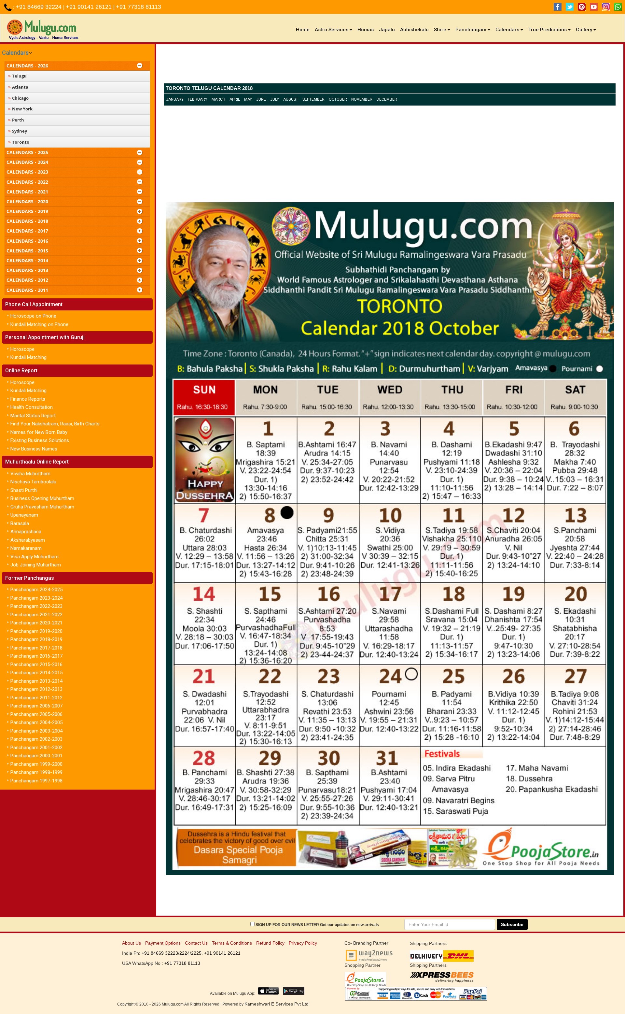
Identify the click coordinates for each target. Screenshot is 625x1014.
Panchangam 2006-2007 (36, 706)
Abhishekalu (414, 30)
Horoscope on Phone (33, 316)
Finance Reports (27, 399)
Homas (365, 30)
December (387, 99)
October (338, 99)
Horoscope (22, 349)
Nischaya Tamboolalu (33, 482)
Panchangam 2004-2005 (36, 722)
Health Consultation (31, 407)
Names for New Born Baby (38, 432)
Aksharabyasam (27, 540)
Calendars (15, 52)
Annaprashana (25, 532)
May (248, 99)
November (361, 99)
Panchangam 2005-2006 (36, 714)
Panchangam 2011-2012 (36, 698)
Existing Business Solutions (39, 440)
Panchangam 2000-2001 (36, 756)
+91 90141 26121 (89, 7)
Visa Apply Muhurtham (34, 557)
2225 (196, 953)
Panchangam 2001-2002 (36, 747)
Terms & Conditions (232, 943)
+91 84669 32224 (39, 7)
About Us (131, 943)
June (261, 99)
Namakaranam (26, 548)
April (234, 99)
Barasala (19, 523)
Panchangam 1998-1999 (36, 772)
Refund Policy (270, 943)
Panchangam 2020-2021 (36, 623)
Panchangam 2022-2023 (36, 606)
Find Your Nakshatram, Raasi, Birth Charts (55, 424)
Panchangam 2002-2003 (36, 739)
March (218, 99)
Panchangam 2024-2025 (36, 590)
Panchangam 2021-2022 (36, 615)
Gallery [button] (584, 30)
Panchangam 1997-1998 (36, 781)
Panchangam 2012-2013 (36, 689)
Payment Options (163, 943)
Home (304, 29)
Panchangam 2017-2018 (36, 648)
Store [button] (440, 30)
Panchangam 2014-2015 (36, 673)
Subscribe (512, 924)
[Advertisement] (390, 65)
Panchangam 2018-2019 (36, 639)
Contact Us (196, 943)
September (313, 99)
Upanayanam (24, 515)
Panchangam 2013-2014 (36, 681)
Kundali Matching (28, 357)
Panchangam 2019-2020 (36, 631)
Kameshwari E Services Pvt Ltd (276, 1004)
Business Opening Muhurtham (42, 498)
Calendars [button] (507, 30)
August (290, 99)
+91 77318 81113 (138, 7)
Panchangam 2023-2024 (36, 598)
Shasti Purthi (23, 490)
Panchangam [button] (470, 30)
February (197, 99)
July (274, 99)
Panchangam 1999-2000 (36, 764)
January (175, 99)
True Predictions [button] (547, 30)
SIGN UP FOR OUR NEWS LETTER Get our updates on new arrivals (317, 924)
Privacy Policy (303, 943)
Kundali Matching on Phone (39, 324)
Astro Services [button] (331, 30)
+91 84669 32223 (160, 953)
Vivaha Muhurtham (30, 474)
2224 (184, 953)
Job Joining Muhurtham (35, 565)
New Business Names (33, 449)
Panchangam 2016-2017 (36, 656)
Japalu (387, 30)
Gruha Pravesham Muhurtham (42, 507)
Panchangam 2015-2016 (36, 664)
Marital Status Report (33, 416)
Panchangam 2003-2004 (36, 731)
